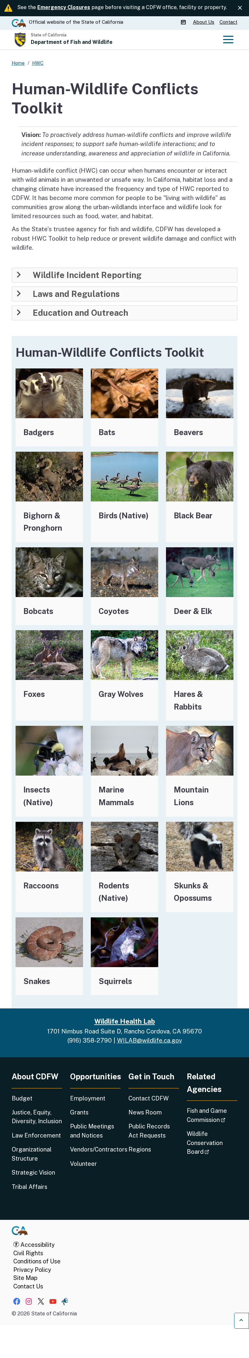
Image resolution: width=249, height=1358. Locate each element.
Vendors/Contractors (95, 1149)
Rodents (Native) (114, 892)
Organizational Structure (32, 1154)
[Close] (240, 8)
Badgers (38, 432)
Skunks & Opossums (193, 892)
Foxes (34, 694)
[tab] (124, 275)
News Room (145, 1112)
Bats (107, 432)
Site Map (25, 1277)
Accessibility (37, 1244)
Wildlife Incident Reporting (87, 275)
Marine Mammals (116, 796)
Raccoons (41, 885)
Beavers (188, 432)
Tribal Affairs (29, 1186)
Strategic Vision (33, 1172)
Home (18, 63)
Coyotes (114, 611)
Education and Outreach (80, 313)
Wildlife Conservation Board (212, 1142)
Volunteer (83, 1163)
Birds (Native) (123, 515)
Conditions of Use (37, 1261)
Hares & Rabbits (188, 700)
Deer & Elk (193, 611)
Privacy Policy (32, 1269)
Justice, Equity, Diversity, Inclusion (37, 1117)
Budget (22, 1098)
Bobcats (38, 611)
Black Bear (193, 515)
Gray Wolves (121, 694)
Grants (79, 1112)
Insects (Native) (38, 796)
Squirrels (115, 981)
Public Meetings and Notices (92, 1130)
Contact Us (28, 1286)
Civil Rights (28, 1253)
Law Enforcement (36, 1135)
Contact (228, 22)
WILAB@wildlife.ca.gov (149, 1040)
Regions (139, 1149)
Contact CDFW (148, 1098)
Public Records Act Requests (149, 1130)
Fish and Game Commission (212, 1115)
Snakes (36, 981)
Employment (87, 1098)
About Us (203, 22)
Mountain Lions (191, 796)
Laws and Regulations (76, 294)
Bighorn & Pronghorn (42, 522)
